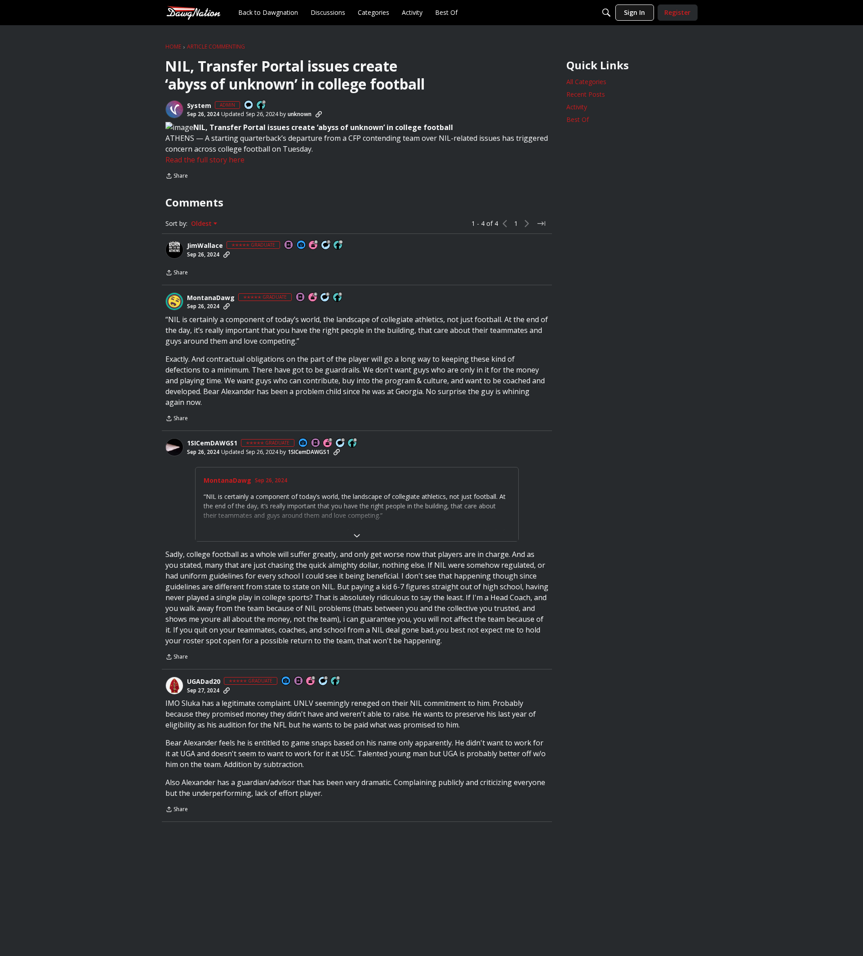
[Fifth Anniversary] (311, 681)
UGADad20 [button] (203, 682)
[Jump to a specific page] (541, 223)
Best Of (577, 119)
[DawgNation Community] (193, 12)
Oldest (202, 223)
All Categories (586, 81)
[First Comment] (249, 105)
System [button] (199, 106)
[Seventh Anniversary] (328, 443)
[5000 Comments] (326, 245)
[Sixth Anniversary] (313, 297)
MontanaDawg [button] (211, 298)
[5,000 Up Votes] (338, 297)
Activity (576, 107)
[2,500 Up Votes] (352, 443)
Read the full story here (205, 160)
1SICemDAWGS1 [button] (212, 443)
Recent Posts (585, 94)
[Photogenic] (301, 245)
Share (176, 176)
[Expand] (357, 535)
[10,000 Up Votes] (338, 245)
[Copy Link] (318, 114)
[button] (174, 109)
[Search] (606, 12)
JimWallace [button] (205, 246)
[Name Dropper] (289, 245)
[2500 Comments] (325, 297)
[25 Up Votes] (261, 105)
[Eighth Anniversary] (313, 245)
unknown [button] (299, 114)
